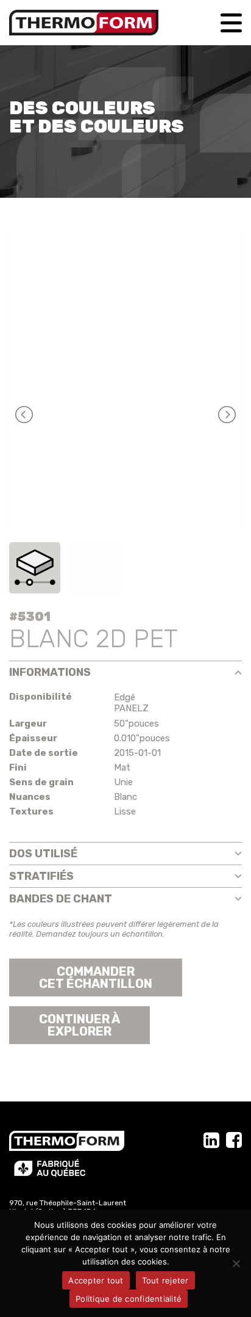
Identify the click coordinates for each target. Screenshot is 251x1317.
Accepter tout (95, 1280)
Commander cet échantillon (95, 977)
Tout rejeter (165, 1280)
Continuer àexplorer (79, 1025)
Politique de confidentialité (129, 1299)
